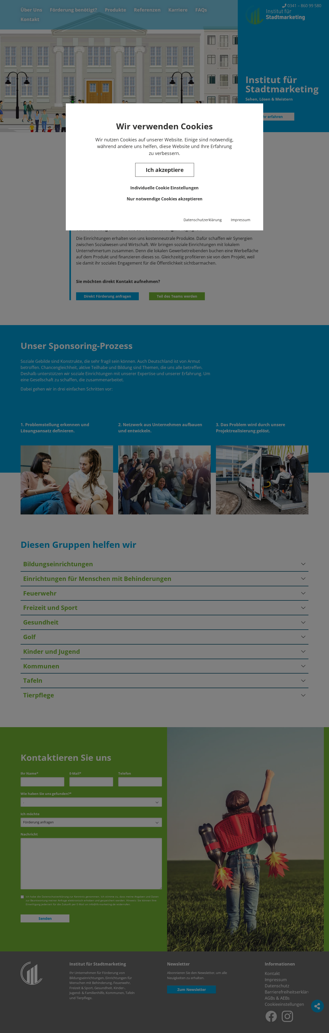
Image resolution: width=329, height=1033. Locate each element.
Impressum (240, 219)
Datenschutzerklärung (203, 219)
